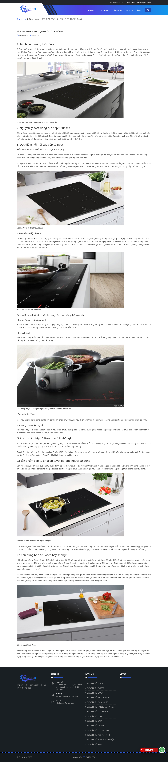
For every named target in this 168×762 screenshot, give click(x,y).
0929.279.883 (121, 2)
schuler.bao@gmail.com (141, 2)
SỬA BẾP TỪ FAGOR (95, 725)
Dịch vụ (105, 10)
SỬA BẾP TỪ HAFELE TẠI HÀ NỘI (100, 707)
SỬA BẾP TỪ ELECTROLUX (98, 730)
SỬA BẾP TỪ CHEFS (95, 716)
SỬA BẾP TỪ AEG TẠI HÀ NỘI (99, 735)
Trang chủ (93, 10)
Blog (129, 10)
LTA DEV (91, 757)
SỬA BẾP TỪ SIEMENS (96, 744)
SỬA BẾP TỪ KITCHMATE (97, 711)
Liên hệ (139, 10)
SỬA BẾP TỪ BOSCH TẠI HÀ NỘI (100, 739)
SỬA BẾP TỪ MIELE (95, 683)
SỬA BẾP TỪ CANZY (95, 693)
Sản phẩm (117, 10)
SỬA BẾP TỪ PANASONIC (97, 702)
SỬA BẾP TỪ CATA (94, 721)
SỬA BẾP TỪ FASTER (95, 688)
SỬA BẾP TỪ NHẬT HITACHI (98, 697)
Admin (36, 35)
